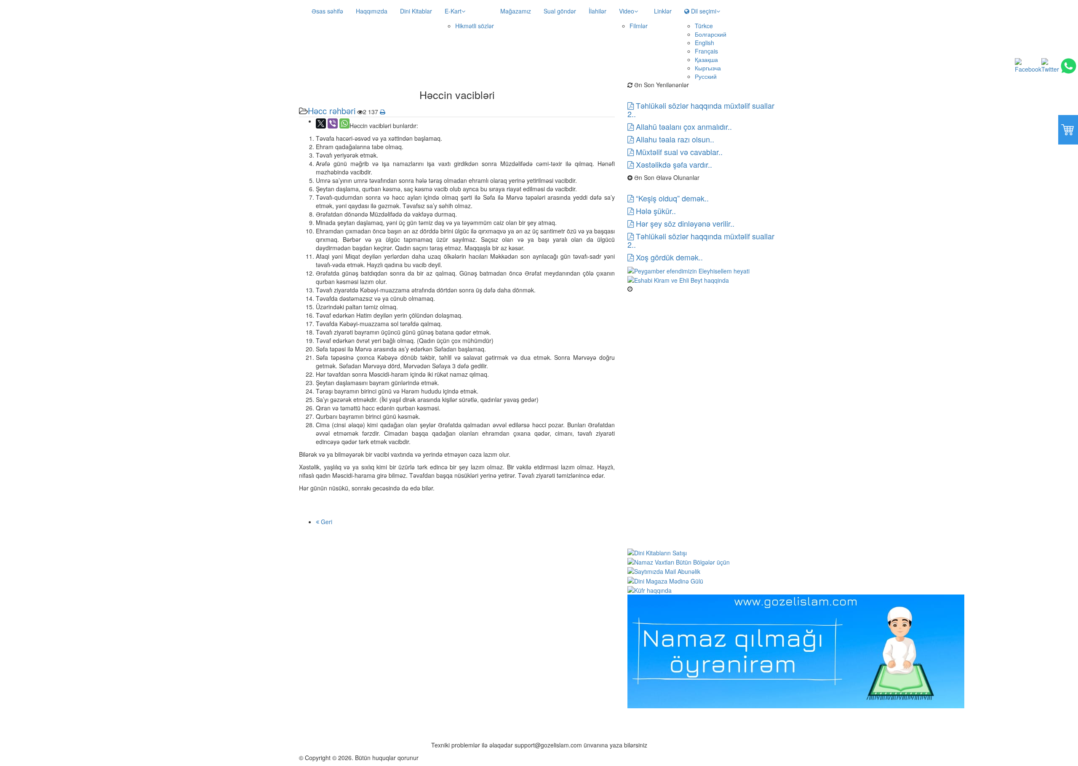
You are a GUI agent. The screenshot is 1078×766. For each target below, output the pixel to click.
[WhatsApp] (344, 123)
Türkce (704, 25)
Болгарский (710, 34)
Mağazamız (515, 11)
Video (626, 11)
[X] (321, 123)
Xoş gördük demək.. (668, 257)
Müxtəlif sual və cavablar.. (678, 151)
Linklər (663, 11)
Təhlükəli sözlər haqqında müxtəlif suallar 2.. (700, 109)
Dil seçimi (702, 11)
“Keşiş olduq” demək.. (671, 198)
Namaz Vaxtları (653, 288)
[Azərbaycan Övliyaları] (678, 279)
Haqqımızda (371, 11)
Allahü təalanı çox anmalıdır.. (683, 126)
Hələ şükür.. (655, 210)
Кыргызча (708, 68)
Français (706, 51)
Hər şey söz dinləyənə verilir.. (684, 223)
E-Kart (453, 11)
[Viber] (333, 123)
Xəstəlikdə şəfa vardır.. (673, 164)
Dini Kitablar (416, 11)
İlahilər (597, 11)
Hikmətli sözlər (474, 25)
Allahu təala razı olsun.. (674, 139)
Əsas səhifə (327, 11)
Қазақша (706, 59)
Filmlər (639, 25)
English (704, 42)
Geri (325, 521)
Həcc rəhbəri (331, 110)
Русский (706, 76)
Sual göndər (560, 11)
